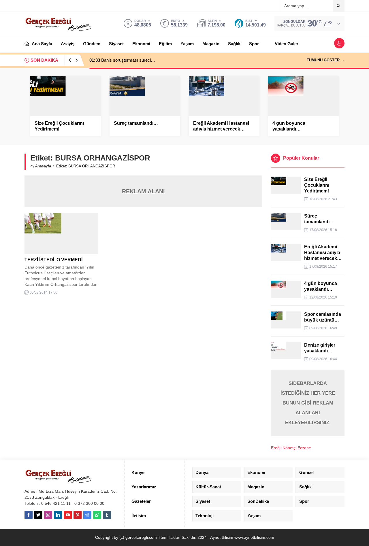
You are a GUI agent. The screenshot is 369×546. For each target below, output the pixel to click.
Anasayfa (43, 166)
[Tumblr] (107, 515)
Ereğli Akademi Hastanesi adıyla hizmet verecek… (221, 126)
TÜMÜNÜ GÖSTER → (325, 60)
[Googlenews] (87, 515)
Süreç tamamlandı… (136, 123)
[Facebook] (29, 515)
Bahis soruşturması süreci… (122, 60)
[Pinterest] (78, 515)
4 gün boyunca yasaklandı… (288, 126)
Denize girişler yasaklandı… (319, 348)
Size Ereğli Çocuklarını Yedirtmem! (59, 126)
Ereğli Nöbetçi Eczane (291, 447)
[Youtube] (68, 515)
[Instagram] (48, 515)
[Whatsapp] (97, 515)
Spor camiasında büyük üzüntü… (322, 317)
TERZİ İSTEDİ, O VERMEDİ (53, 259)
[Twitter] (38, 515)
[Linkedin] (58, 515)
